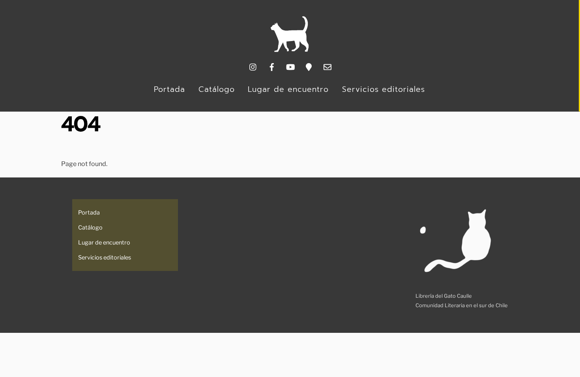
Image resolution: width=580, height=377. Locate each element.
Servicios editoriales (383, 89)
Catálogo (216, 89)
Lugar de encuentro (288, 89)
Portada (169, 89)
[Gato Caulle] (289, 50)
